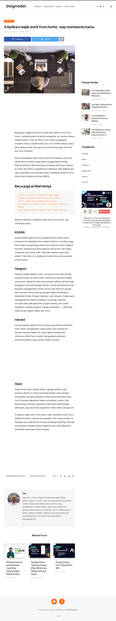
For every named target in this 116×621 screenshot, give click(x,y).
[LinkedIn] (6, 123)
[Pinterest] (6, 117)
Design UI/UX (86, 171)
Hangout (21, 268)
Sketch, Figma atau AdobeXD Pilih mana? (37, 201)
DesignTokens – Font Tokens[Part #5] (64, 565)
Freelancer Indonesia (15, 476)
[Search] (110, 6)
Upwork (85, 176)
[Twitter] (6, 111)
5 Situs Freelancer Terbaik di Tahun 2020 (39, 195)
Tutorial (84, 182)
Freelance (9, 21)
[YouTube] (54, 601)
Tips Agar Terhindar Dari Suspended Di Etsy (101, 105)
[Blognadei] (16, 6)
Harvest (20, 319)
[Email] (6, 129)
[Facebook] (6, 105)
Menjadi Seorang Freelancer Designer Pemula (39, 198)
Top (59, 616)
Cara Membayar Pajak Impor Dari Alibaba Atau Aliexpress (101, 93)
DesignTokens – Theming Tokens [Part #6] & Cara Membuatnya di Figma (39, 568)
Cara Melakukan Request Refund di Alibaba (99, 118)
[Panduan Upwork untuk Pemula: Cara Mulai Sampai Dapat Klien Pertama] (14, 551)
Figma (84, 159)
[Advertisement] (45, 114)
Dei (24, 493)
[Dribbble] (62, 601)
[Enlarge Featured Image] (39, 69)
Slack (18, 383)
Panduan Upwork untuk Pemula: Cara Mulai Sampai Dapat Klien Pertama (14, 568)
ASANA (20, 232)
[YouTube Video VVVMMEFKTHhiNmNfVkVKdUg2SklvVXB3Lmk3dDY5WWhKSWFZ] (97, 199)
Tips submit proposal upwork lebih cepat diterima (42, 210)
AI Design (85, 154)
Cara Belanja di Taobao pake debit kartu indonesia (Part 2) (101, 132)
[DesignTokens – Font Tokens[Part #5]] (64, 551)
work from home (37, 476)
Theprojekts (71, 610)
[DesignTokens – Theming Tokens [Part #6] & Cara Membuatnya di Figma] (39, 551)
